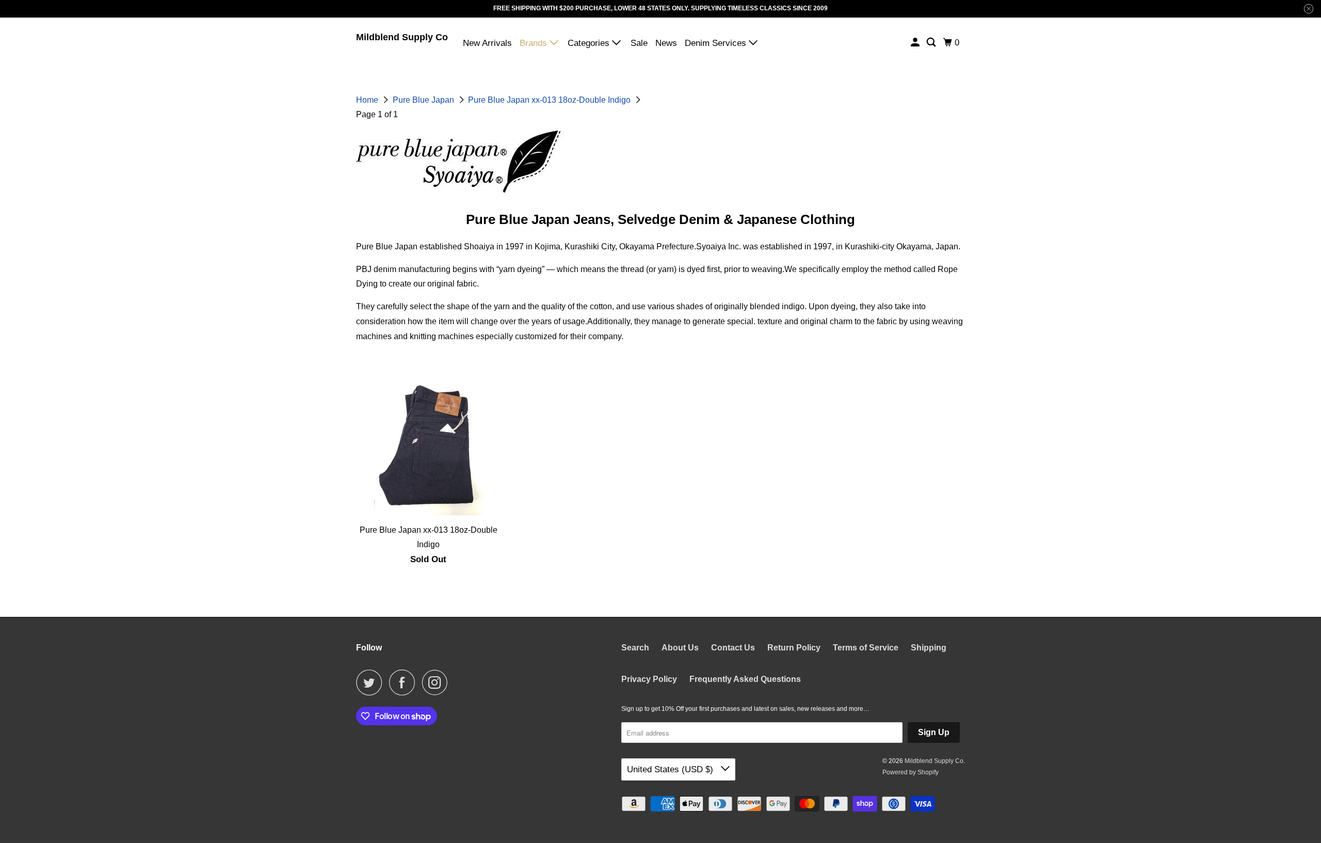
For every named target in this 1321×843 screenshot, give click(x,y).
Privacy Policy (649, 679)
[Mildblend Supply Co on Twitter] (371, 682)
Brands (535, 43)
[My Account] (916, 43)
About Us (680, 647)
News (666, 43)
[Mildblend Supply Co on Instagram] (437, 682)
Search (635, 647)
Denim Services (717, 43)
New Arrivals (487, 43)
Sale (639, 43)
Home (368, 100)
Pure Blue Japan (424, 100)
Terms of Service (865, 647)
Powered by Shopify (910, 772)
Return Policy (793, 647)
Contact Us (733, 647)
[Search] (932, 43)
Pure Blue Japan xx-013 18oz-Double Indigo (550, 100)
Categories (590, 43)
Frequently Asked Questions (745, 679)
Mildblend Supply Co (402, 37)
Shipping (928, 647)
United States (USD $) (671, 769)
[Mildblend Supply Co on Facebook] (404, 682)
